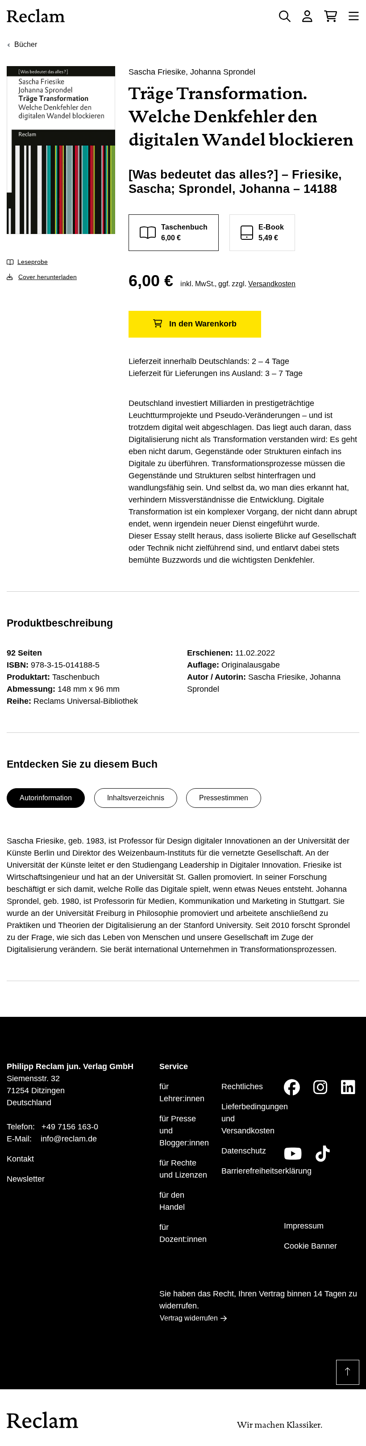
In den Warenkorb (203, 323)
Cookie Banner (310, 1245)
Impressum (304, 1225)
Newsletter (26, 1178)
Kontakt (20, 1158)
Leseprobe (32, 261)
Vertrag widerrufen (189, 1318)
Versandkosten (271, 284)
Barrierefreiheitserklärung (266, 1170)
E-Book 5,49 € (271, 232)
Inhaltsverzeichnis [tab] (135, 798)
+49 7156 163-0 (70, 1126)
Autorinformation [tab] (46, 798)
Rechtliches (242, 1086)
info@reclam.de (69, 1138)
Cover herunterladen (47, 276)
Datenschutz (243, 1150)
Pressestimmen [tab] (223, 798)
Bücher (25, 44)
